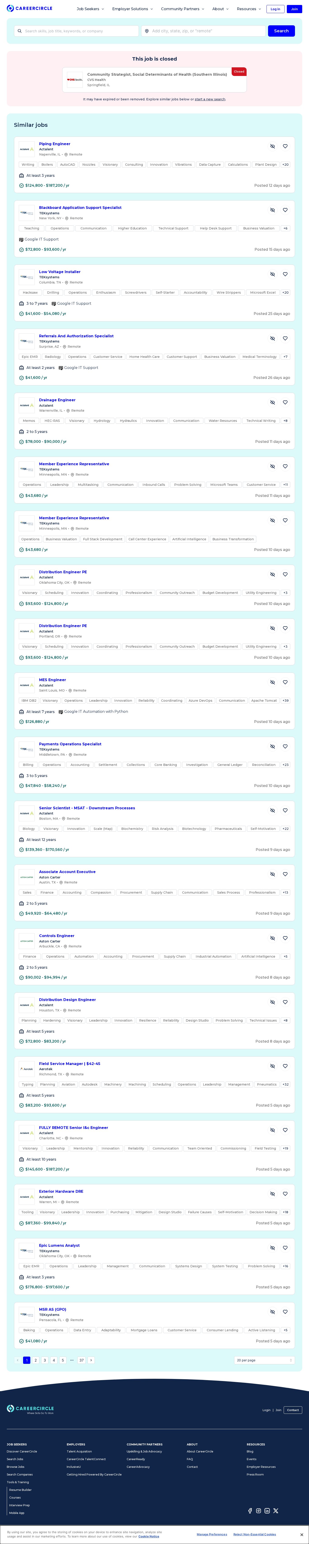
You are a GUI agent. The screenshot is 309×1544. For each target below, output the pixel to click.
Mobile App (16, 1513)
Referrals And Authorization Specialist (76, 336)
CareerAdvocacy (138, 1466)
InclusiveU (74, 1466)
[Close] (301, 1535)
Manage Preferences (212, 1534)
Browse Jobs (15, 1466)
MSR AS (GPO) (52, 1309)
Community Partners (180, 9)
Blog (250, 1451)
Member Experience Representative (74, 464)
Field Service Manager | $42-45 (69, 1064)
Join (278, 1410)
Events (251, 1459)
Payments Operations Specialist (70, 744)
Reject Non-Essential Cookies (254, 1534)
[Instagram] (258, 1511)
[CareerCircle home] (29, 9)
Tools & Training (18, 1482)
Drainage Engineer (57, 400)
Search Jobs (15, 1459)
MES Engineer (52, 680)
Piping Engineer (54, 144)
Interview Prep (19, 1505)
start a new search (210, 99)
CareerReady (136, 1459)
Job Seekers (88, 9)
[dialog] (154, 1534)
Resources (246, 9)
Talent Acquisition (79, 1451)
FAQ (190, 1459)
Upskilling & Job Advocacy (144, 1451)
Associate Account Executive (67, 872)
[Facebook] (250, 1511)
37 (81, 1360)
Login (267, 1410)
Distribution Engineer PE (63, 572)
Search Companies (20, 1474)
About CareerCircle (200, 1451)
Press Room (255, 1474)
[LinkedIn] (267, 1511)
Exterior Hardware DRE (61, 1191)
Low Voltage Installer (60, 272)
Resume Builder (20, 1490)
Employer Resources (261, 1466)
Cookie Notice (148, 1536)
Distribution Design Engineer (67, 1000)
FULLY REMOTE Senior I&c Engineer (73, 1128)
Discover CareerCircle (22, 1451)
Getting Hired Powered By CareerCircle (94, 1474)
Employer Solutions (130, 9)
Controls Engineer (56, 936)
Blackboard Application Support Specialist (80, 207)
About (218, 9)
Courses (15, 1497)
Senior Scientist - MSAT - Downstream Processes (87, 808)
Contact (293, 1410)
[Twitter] (276, 1511)
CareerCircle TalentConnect (86, 1459)
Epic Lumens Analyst (59, 1245)
